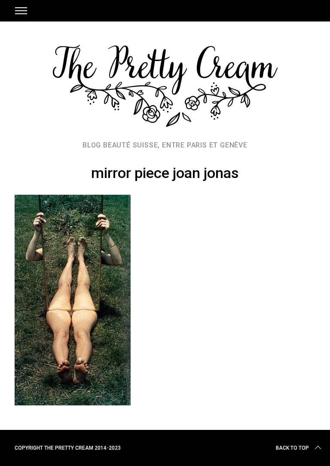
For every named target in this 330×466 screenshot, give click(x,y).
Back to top (292, 448)
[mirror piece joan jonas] (73, 402)
